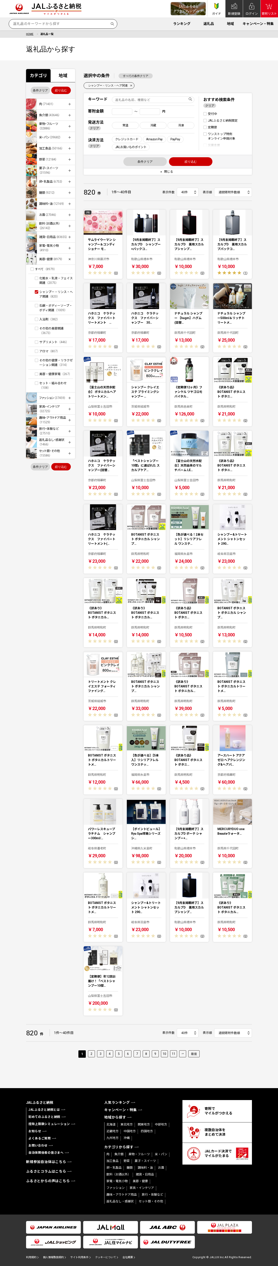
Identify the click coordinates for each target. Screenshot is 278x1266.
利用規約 (31, 1257)
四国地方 (147, 1131)
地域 (230, 24)
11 (173, 1054)
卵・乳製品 (114, 1167)
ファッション (115, 1188)
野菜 (127, 1161)
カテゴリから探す (118, 1147)
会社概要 (127, 1257)
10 (164, 1054)
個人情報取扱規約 (53, 1257)
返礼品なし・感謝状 (120, 1201)
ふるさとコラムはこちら (46, 1171)
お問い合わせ (38, 1145)
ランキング (181, 24)
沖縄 (127, 1138)
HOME (29, 34)
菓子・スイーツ (145, 1161)
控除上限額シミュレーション (49, 1124)
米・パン (161, 1154)
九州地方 (112, 1138)
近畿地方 (112, 1131)
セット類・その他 (151, 1201)
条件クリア (40, 90)
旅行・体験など (152, 1194)
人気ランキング (117, 1103)
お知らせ (34, 1131)
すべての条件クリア (135, 76)
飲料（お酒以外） (118, 1174)
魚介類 (119, 1154)
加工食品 (112, 1161)
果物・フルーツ (139, 1154)
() (116, 273)
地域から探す (115, 1117)
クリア (94, 128)
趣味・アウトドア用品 (121, 1194)
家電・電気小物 (117, 1181)
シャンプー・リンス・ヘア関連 (108, 85)
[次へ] (182, 1053)
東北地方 (127, 1124)
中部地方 (161, 1124)
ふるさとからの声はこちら (48, 1181)
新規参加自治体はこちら (46, 1162)
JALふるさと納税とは (44, 1109)
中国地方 (130, 1131)
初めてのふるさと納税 (44, 1117)
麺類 (130, 1167)
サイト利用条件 (79, 1257)
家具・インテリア (142, 1188)
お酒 (161, 1167)
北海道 (111, 1124)
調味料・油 (145, 1167)
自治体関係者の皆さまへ (46, 1152)
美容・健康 (140, 1181)
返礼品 (209, 24)
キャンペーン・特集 (258, 24)
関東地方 (144, 1124)
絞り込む (61, 90)
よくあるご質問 (39, 1138)
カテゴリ (38, 75)
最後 (194, 1054)
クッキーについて (105, 1257)
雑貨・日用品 (145, 1174)
